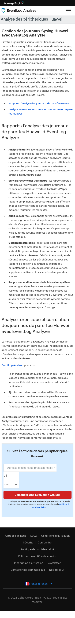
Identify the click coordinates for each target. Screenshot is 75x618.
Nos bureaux (56, 570)
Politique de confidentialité (37, 549)
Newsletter (54, 563)
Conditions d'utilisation (55, 536)
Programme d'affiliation (28, 563)
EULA (33, 536)
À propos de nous (15, 536)
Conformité (45, 542)
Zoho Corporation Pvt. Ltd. (35, 597)
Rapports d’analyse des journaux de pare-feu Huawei (39, 103)
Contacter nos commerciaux (28, 570)
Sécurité (28, 542)
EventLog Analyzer (13, 365)
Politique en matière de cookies (37, 556)
